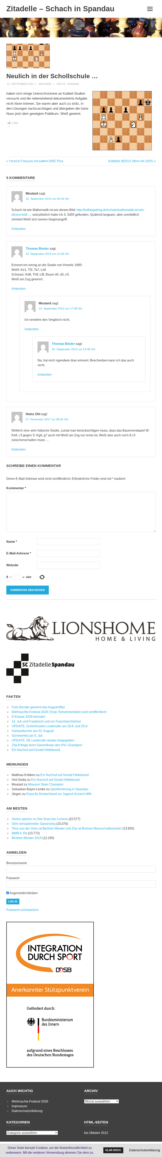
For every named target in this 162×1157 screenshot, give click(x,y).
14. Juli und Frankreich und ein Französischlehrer (46, 721)
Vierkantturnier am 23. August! (33, 731)
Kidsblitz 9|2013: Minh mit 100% (130, 161)
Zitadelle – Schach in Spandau (60, 9)
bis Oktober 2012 (96, 1132)
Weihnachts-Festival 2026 (30, 1101)
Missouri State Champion (45, 784)
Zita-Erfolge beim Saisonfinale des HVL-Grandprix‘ (47, 745)
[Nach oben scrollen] (155, 1150)
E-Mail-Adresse (18, 553)
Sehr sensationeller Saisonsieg (34, 823)
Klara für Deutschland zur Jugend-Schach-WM (58, 794)
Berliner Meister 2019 (27, 838)
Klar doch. (113, 1150)
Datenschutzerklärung (27, 1111)
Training (73, 84)
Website (12, 565)
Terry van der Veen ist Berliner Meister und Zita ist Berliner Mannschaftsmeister (67, 828)
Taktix (60, 84)
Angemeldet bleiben (23, 893)
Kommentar (16, 488)
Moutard (45, 84)
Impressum (19, 1106)
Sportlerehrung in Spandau (69, 789)
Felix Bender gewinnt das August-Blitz (38, 707)
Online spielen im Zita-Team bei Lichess (40, 819)
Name (11, 541)
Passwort (12, 878)
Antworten (18, 228)
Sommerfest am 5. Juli (27, 735)
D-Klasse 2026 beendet (28, 716)
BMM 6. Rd (19, 833)
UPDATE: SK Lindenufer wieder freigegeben (43, 740)
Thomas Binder (37, 248)
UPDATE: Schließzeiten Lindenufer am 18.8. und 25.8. (50, 726)
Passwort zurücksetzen (22, 909)
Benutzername (16, 863)
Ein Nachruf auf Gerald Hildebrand (36, 750)
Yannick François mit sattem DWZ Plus (35, 161)
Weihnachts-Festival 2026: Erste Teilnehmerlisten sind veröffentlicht (59, 712)
